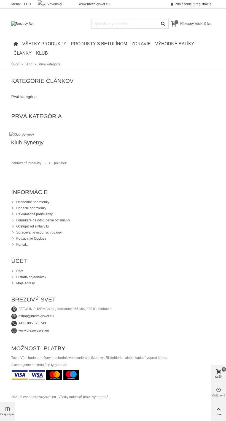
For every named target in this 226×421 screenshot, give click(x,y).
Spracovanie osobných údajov (39, 232)
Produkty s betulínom (99, 43)
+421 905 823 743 (32, 323)
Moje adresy (25, 283)
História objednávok (31, 277)
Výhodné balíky (174, 43)
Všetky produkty (44, 43)
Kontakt (22, 245)
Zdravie (141, 43)
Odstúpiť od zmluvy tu (32, 226)
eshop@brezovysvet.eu (36, 316)
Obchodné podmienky (32, 202)
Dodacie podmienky (31, 208)
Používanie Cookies (31, 238)
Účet (19, 271)
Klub (42, 53)
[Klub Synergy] (21, 134)
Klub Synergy (27, 142)
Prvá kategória (24, 96)
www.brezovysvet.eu (94, 4)
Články (23, 53)
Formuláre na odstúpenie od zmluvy (43, 220)
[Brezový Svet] (41, 24)
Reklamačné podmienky (34, 214)
